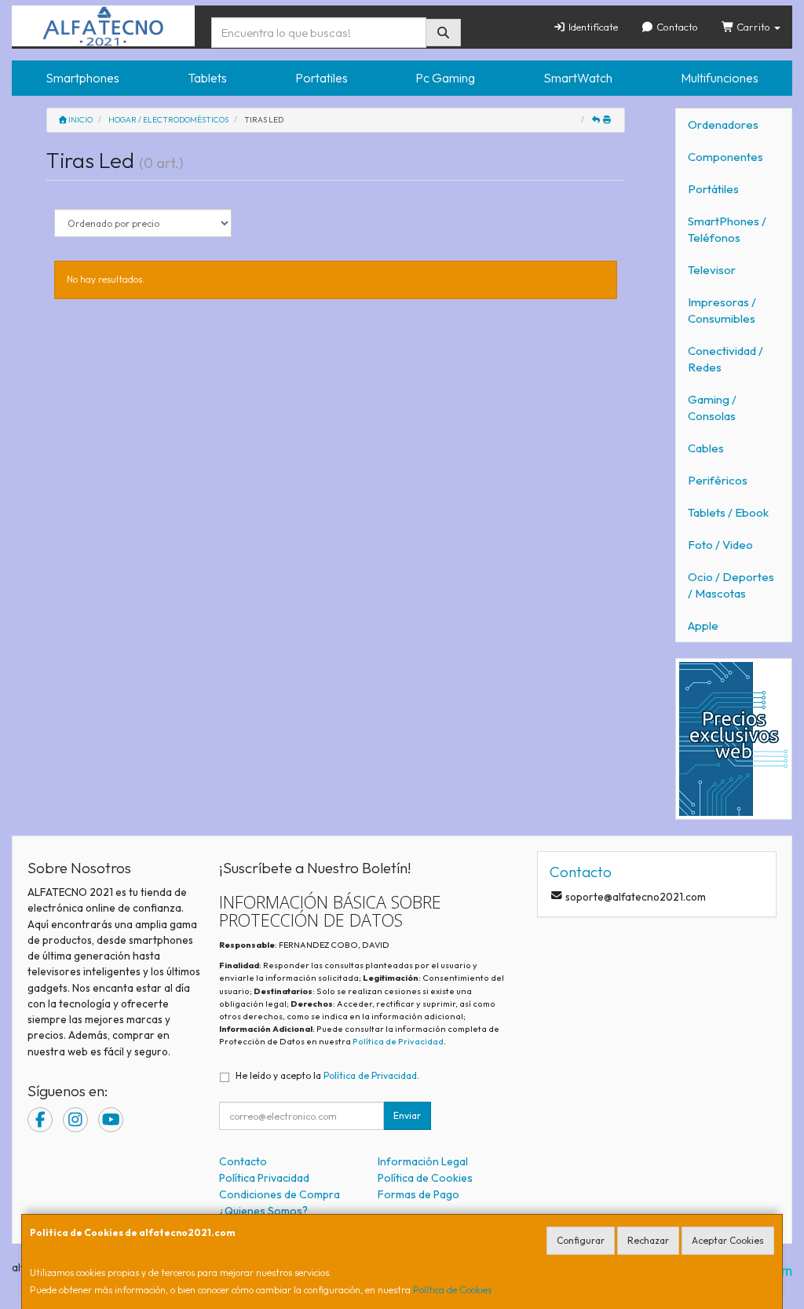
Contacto (676, 26)
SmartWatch (577, 78)
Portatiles (321, 78)
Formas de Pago (418, 1194)
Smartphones (82, 78)
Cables (706, 448)
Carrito (753, 26)
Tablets (207, 78)
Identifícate (592, 26)
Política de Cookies (452, 1290)
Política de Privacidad (398, 1041)
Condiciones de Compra (279, 1194)
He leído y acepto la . (327, 1075)
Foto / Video (720, 544)
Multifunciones (719, 78)
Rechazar (648, 1240)
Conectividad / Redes (725, 359)
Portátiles (713, 188)
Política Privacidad (264, 1178)
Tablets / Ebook (728, 512)
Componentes (725, 156)
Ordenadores (723, 124)
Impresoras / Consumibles (722, 310)
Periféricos (717, 480)
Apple (703, 625)
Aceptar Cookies (728, 1240)
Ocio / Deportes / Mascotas (731, 585)
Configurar (581, 1240)
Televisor (712, 269)
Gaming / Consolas (712, 407)
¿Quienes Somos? (263, 1211)
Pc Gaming (445, 78)
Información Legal (423, 1161)
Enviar (407, 1115)
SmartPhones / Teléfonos (727, 229)
